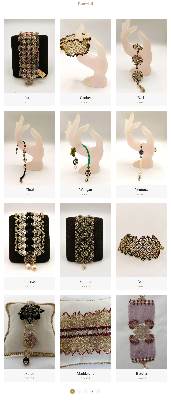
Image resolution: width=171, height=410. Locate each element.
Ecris (141, 97)
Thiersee (29, 281)
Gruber (85, 97)
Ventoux (141, 189)
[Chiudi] (4, 3)
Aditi (141, 281)
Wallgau (85, 189)
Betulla (141, 373)
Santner (86, 281)
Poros (29, 373)
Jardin (29, 97)
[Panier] (166, 4)
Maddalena (85, 373)
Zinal (30, 189)
